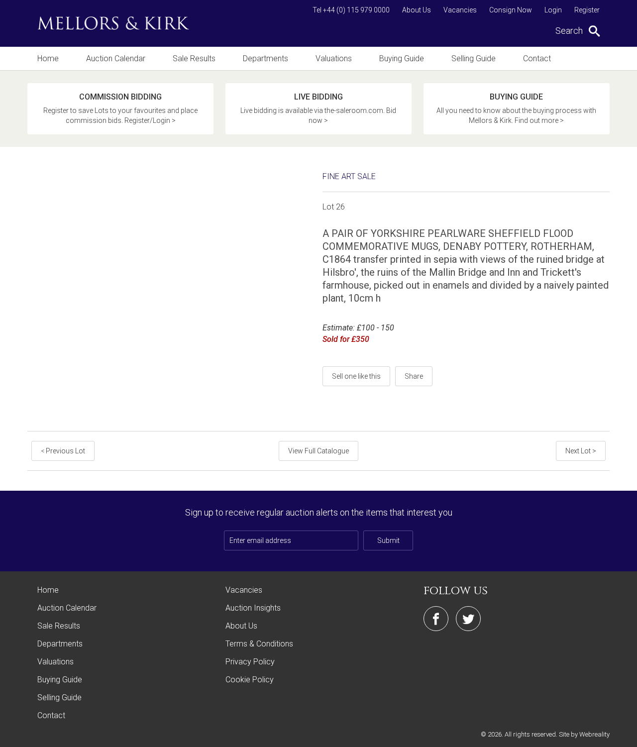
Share (414, 376)
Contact (537, 58)
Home (48, 58)
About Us (416, 10)
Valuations (334, 58)
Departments (265, 58)
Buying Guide (401, 58)
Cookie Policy (249, 679)
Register (587, 10)
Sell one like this (356, 376)
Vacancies (460, 10)
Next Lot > (580, 451)
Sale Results (194, 58)
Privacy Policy (250, 661)
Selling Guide (473, 58)
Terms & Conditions (259, 643)
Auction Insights (253, 608)
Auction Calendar (115, 58)
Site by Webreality (584, 734)
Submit (388, 540)
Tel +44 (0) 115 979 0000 (351, 10)
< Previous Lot (63, 451)
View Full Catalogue (318, 451)
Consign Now (510, 10)
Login (553, 10)
